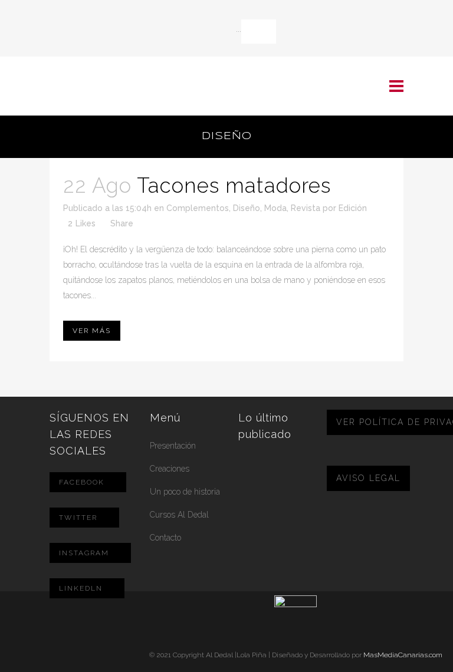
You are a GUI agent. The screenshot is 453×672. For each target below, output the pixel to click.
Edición (353, 208)
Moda (275, 208)
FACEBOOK (81, 482)
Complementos (197, 208)
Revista (305, 208)
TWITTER (78, 517)
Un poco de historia (185, 491)
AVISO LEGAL (368, 478)
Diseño (246, 208)
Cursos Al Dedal (179, 514)
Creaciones (169, 468)
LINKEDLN (81, 588)
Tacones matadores (234, 185)
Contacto (165, 537)
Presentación (173, 445)
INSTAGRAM (84, 553)
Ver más (92, 331)
